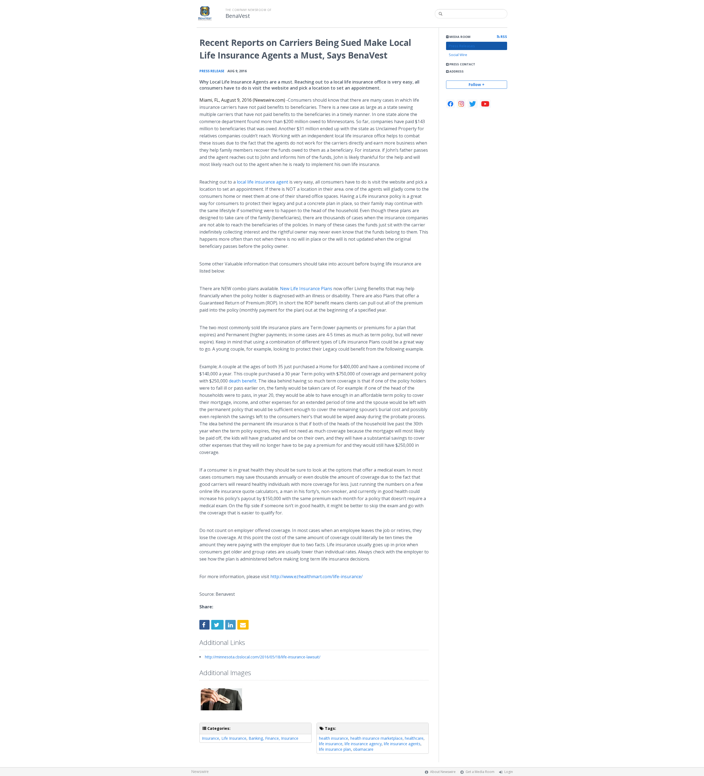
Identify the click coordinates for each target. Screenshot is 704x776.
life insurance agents (402, 743)
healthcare (414, 738)
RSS (503, 36)
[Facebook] (450, 103)
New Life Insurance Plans (306, 289)
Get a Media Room (480, 771)
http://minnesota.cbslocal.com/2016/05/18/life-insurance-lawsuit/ (262, 656)
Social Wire (458, 54)
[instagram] (461, 103)
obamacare (363, 749)
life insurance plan (335, 749)
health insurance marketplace (376, 738)
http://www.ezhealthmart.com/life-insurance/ (316, 576)
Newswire (200, 771)
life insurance (330, 743)
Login (508, 771)
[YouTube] (485, 103)
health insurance (333, 738)
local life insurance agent (262, 182)
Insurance (210, 738)
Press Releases (462, 45)
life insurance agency (363, 743)
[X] (473, 103)
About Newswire (443, 771)
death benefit (242, 381)
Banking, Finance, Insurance (273, 738)
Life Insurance (233, 738)
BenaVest (238, 16)
